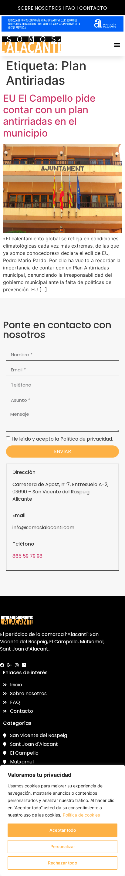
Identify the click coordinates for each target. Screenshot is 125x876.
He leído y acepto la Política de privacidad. (62, 438)
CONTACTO (93, 8)
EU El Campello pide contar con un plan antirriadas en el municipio (49, 115)
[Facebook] (2, 665)
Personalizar (62, 846)
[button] (117, 44)
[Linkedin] (24, 665)
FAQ (70, 8)
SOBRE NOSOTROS (39, 8)
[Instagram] (17, 665)
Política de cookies (81, 814)
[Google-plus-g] (9, 665)
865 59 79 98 (27, 556)
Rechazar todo (62, 862)
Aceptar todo (62, 830)
